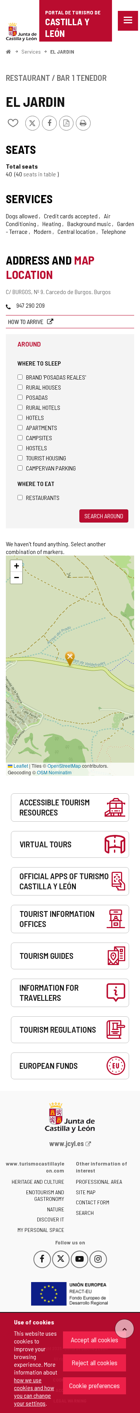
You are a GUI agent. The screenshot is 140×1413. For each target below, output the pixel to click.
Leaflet (20, 765)
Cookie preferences (94, 1385)
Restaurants (43, 497)
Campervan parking (51, 468)
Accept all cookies (94, 1339)
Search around (103, 515)
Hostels (36, 447)
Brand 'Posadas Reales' (56, 377)
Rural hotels (43, 407)
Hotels (35, 417)
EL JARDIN (62, 51)
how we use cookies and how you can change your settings (34, 1391)
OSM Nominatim (54, 772)
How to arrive (26, 321)
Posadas (37, 397)
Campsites (39, 437)
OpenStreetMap (64, 765)
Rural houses (43, 387)
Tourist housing (46, 458)
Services (31, 51)
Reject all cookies (94, 1362)
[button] (16, 566)
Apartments (41, 427)
